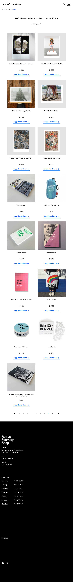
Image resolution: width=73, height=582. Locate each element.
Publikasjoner (35, 24)
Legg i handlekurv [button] (20, 74)
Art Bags (30, 18)
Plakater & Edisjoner (51, 18)
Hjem (3, 9)
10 (53, 414)
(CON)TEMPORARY (21, 18)
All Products (9, 9)
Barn (35, 18)
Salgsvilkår (5, 538)
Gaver (40, 18)
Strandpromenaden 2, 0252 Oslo (12, 450)
